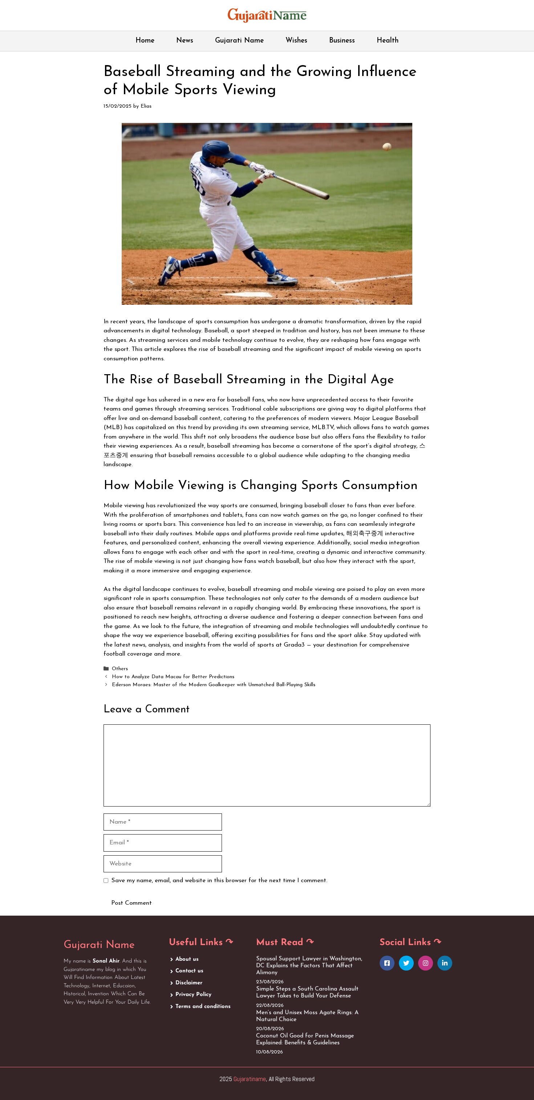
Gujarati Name (239, 40)
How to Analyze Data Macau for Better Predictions (173, 677)
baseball (239, 589)
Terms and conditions (203, 1006)
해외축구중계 (364, 534)
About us (187, 959)
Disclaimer (188, 983)
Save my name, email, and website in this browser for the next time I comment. (219, 880)
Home (144, 40)
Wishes (296, 40)
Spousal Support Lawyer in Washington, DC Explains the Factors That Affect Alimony (309, 966)
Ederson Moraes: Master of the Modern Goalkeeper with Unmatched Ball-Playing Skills (213, 685)
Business (342, 40)
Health (388, 40)
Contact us (189, 971)
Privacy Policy (193, 994)
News (184, 40)
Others (120, 669)
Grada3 (294, 645)
